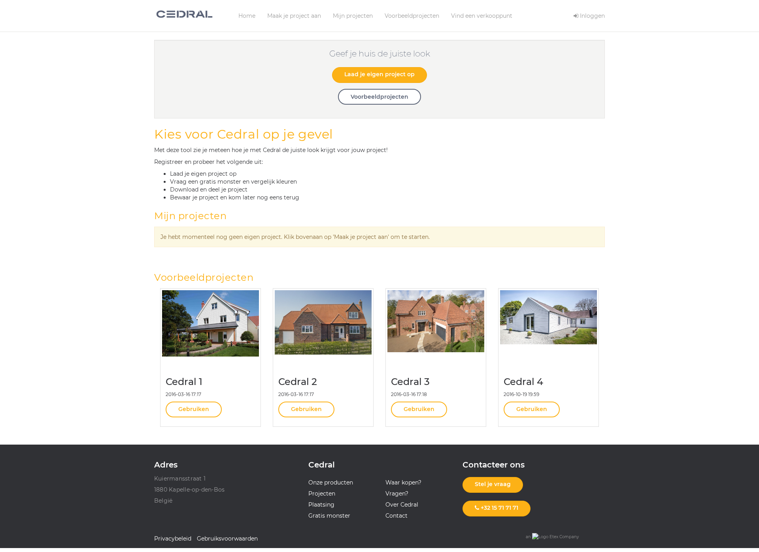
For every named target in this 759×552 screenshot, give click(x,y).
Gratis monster (329, 515)
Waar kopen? (403, 482)
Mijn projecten (353, 15)
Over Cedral (401, 504)
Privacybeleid (172, 538)
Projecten (321, 493)
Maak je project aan (294, 15)
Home (246, 15)
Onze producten (330, 482)
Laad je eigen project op (379, 74)
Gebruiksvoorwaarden (227, 538)
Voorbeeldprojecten (412, 15)
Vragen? (396, 493)
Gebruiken (193, 409)
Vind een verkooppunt (481, 15)
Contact (396, 515)
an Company (552, 536)
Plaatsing (321, 504)
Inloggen (591, 15)
